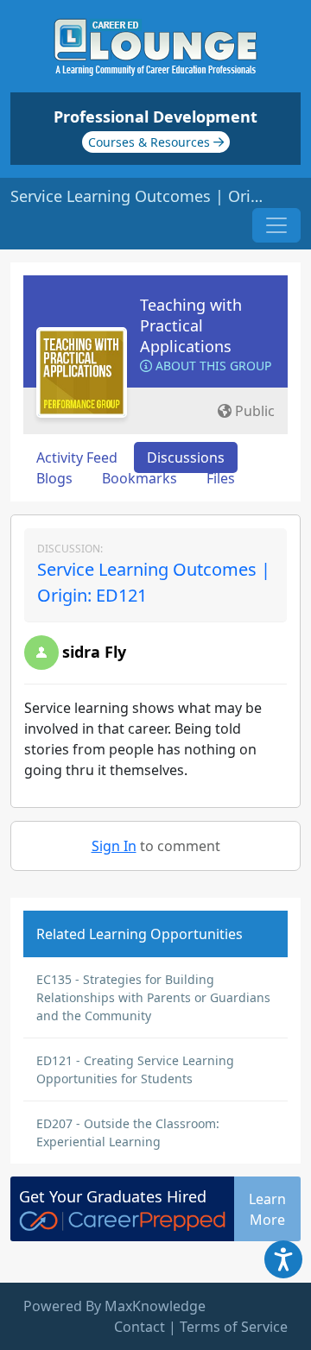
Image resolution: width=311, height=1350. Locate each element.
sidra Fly (94, 651)
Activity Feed (76, 457)
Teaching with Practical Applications (191, 325)
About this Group (211, 365)
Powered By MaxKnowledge (114, 1305)
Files (220, 478)
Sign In (114, 845)
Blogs (54, 478)
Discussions (186, 457)
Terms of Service (234, 1326)
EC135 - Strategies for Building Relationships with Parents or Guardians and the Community (153, 997)
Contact (139, 1326)
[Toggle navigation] (276, 225)
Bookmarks (139, 478)
